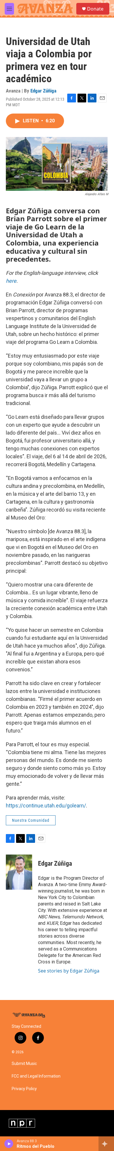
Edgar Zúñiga (43, 91)
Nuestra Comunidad (30, 820)
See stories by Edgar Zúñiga (68, 971)
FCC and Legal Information (36, 1076)
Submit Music (24, 1063)
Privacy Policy (24, 1089)
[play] (9, 1144)
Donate (95, 8)
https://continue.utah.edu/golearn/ (46, 805)
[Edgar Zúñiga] (19, 872)
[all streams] (106, 1143)
